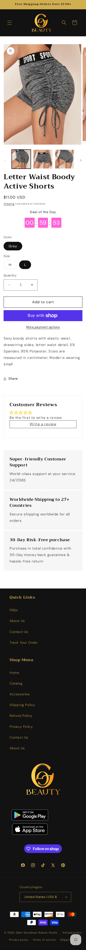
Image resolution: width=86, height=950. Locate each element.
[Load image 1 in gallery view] (21, 159)
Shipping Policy (22, 705)
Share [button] (13, 378)
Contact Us (19, 632)
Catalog (16, 683)
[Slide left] (5, 160)
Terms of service (44, 939)
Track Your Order (24, 642)
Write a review (43, 424)
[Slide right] (80, 160)
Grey (13, 246)
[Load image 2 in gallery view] (42, 159)
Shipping (9, 203)
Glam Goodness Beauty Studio (37, 932)
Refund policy (72, 932)
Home (14, 672)
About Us (17, 621)
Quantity (10, 275)
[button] (9, 22)
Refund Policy (21, 715)
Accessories (20, 694)
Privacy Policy (21, 726)
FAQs (14, 610)
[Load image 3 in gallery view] (64, 159)
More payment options (43, 327)
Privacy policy (18, 939)
